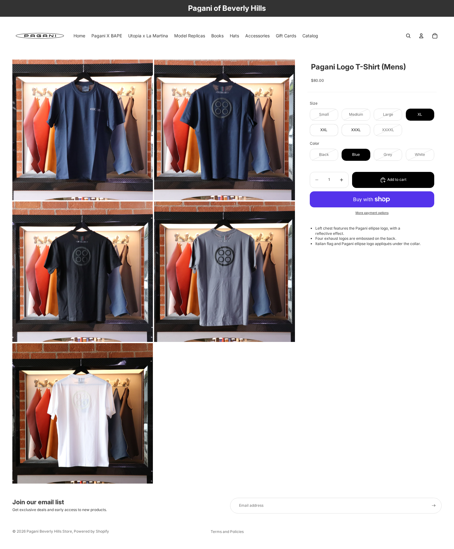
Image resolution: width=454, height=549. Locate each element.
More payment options (372, 212)
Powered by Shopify (91, 531)
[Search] (408, 36)
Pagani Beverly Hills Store (49, 531)
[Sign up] (434, 506)
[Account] (421, 36)
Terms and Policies (227, 531)
